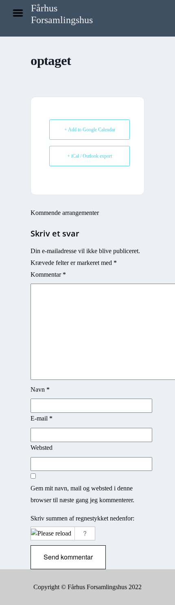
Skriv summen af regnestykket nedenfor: (82, 518)
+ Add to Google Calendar (89, 129)
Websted (41, 447)
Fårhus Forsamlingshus (62, 14)
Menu (20, 13)
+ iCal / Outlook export (89, 156)
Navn (40, 389)
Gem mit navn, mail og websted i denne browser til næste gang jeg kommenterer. (82, 494)
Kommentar (48, 274)
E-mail (41, 418)
